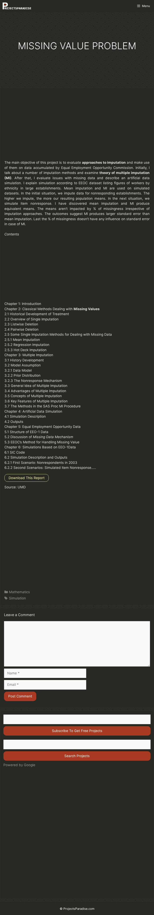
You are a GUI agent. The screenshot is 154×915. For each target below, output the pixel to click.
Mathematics (19, 592)
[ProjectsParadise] (17, 6)
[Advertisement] (77, 127)
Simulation (17, 598)
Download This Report (27, 478)
